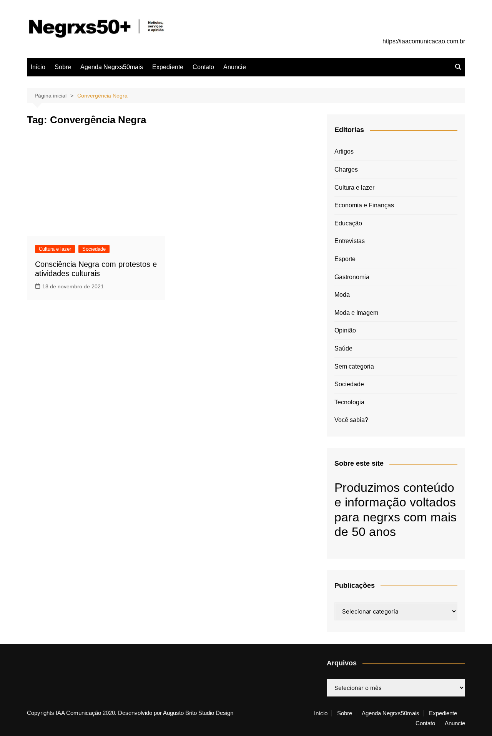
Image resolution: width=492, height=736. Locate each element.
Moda (342, 294)
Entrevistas (349, 241)
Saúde (343, 348)
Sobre (63, 67)
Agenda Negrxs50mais (111, 67)
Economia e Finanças (364, 205)
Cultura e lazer (55, 249)
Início (38, 67)
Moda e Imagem (356, 312)
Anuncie (234, 67)
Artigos (344, 151)
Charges (346, 169)
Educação (348, 223)
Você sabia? (351, 420)
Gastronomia (351, 277)
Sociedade (94, 249)
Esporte (345, 259)
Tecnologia (349, 402)
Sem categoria (354, 366)
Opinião (345, 330)
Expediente (167, 67)
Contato (203, 67)
